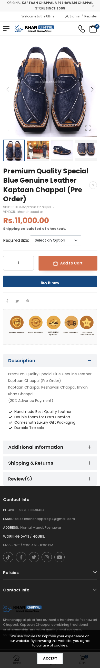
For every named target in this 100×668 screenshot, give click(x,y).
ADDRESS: (11, 527)
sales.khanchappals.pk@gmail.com (44, 518)
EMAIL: (8, 518)
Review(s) (20, 479)
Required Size (16, 240)
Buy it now (50, 282)
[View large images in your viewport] (88, 128)
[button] (92, 89)
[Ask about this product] (93, 185)
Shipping (11, 228)
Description (21, 360)
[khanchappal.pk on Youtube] (59, 557)
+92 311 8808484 (31, 509)
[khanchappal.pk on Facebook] (21, 557)
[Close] (93, 6)
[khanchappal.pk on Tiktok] (8, 557)
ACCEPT (50, 658)
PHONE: (9, 509)
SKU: (7, 207)
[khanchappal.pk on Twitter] (34, 557)
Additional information (35, 447)
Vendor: (10, 211)
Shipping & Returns (30, 463)
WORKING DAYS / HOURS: (24, 536)
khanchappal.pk (30, 211)
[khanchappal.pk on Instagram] (47, 557)
